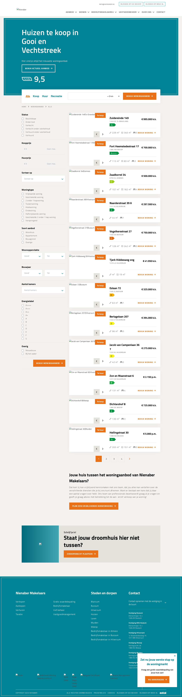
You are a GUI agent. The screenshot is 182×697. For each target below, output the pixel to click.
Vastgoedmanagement (64, 614)
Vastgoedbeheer (128, 12)
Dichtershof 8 (117, 404)
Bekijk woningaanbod (138, 96)
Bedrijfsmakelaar (61, 605)
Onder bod (30, 122)
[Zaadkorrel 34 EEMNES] (87, 182)
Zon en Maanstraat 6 (122, 376)
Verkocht (30, 125)
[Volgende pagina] (129, 459)
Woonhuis (30, 232)
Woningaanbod (37, 106)
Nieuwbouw (31, 350)
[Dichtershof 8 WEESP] (87, 411)
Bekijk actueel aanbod (37, 68)
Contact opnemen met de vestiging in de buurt (145, 603)
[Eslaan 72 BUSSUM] (87, 295)
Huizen (94, 614)
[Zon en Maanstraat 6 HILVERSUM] (87, 383)
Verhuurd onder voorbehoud (38, 132)
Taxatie (19, 614)
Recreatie (56, 96)
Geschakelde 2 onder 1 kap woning (41, 217)
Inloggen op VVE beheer (127, 693)
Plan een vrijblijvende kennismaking (92, 505)
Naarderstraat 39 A (121, 203)
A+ (27, 315)
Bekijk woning (145, 132)
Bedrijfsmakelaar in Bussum (104, 635)
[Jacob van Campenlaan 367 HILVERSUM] (87, 352)
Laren (93, 618)
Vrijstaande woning (34, 193)
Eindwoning (31, 210)
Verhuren (20, 610)
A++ (27, 311)
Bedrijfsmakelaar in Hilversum (106, 639)
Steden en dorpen (104, 593)
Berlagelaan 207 (119, 316)
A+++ (28, 308)
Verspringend (31, 220)
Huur (45, 96)
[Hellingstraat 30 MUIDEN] (87, 439)
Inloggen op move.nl (149, 693)
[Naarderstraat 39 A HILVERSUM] (87, 210)
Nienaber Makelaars (30, 593)
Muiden (94, 622)
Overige (29, 242)
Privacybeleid (100, 693)
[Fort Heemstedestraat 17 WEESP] (87, 153)
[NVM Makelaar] (66, 681)
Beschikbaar (31, 118)
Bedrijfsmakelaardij (102, 12)
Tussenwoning (32, 203)
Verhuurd (30, 135)
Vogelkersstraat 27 (121, 231)
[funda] (24, 681)
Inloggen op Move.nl (154, 4)
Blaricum (95, 601)
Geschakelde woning (34, 197)
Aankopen (20, 605)
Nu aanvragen (156, 679)
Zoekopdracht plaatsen (80, 553)
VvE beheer (59, 610)
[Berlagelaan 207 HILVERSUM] (87, 323)
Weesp (94, 626)
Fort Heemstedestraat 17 (124, 146)
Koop (36, 96)
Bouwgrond (31, 239)
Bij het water (31, 353)
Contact (161, 12)
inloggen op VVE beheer (130, 4)
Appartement (31, 235)
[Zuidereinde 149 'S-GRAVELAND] (87, 125)
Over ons (147, 12)
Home (24, 106)
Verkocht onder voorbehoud (38, 128)
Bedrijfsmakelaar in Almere (104, 631)
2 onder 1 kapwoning (35, 200)
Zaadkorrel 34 (118, 175)
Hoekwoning (31, 207)
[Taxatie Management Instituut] (122, 681)
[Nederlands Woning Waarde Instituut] (48, 681)
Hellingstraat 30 (119, 432)
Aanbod (70, 12)
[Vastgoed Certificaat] (93, 681)
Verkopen (20, 601)
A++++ (28, 305)
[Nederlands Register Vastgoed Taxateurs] (74, 681)
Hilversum (96, 610)
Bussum (95, 605)
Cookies (111, 693)
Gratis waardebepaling (64, 601)
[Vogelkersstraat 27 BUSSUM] (87, 238)
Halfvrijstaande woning (36, 213)
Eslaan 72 (115, 288)
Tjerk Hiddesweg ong (122, 260)
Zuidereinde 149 (119, 118)
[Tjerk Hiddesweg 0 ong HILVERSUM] (87, 267)
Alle (28, 96)
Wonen (83, 12)
